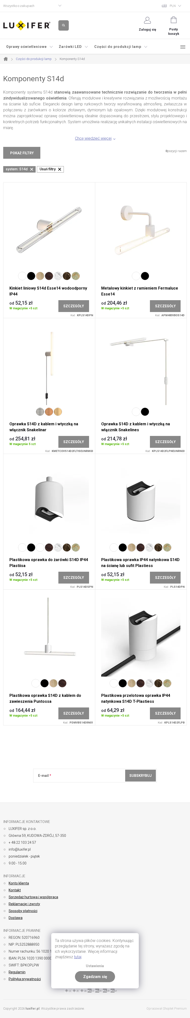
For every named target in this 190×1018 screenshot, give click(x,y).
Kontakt (15, 890)
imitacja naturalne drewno (40, 547)
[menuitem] (29, 46)
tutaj (77, 957)
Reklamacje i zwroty (24, 904)
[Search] (63, 25)
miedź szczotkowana (49, 412)
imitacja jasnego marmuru (58, 276)
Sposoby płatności (23, 911)
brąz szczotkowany (58, 412)
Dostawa (16, 918)
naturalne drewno (40, 276)
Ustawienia (95, 966)
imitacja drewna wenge (49, 276)
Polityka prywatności (25, 979)
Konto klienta (19, 883)
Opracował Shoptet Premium (166, 1008)
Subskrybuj (140, 776)
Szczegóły (73, 306)
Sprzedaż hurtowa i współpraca (33, 897)
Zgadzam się (95, 976)
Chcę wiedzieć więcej (93, 138)
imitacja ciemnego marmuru (67, 276)
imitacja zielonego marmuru (75, 276)
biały (22, 276)
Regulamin (17, 972)
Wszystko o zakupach (18, 6)
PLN (173, 6)
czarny (31, 276)
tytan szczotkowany (40, 412)
